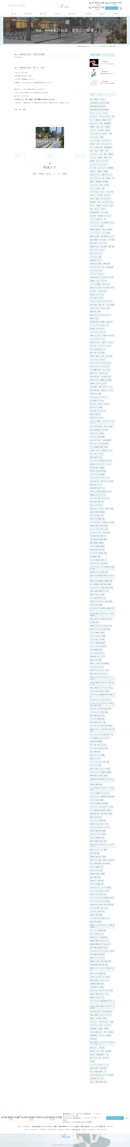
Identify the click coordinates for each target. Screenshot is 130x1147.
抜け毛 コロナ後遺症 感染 (97, 519)
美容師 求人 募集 (95, 311)
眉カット (97, 209)
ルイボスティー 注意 (107, 277)
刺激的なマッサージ (95, 342)
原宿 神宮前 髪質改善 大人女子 (99, 947)
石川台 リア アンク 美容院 (97, 834)
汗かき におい (106, 284)
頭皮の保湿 (93, 202)
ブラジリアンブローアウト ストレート (100, 827)
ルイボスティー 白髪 (95, 257)
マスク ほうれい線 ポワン (97, 653)
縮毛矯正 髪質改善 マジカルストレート (100, 944)
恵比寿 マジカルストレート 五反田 (99, 670)
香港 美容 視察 (94, 853)
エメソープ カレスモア (105, 346)
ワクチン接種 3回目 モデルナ (98, 598)
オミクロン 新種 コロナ (96, 515)
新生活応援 (110, 168)
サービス (92, 113)
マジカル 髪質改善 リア (96, 867)
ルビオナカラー (94, 123)
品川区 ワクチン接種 (106, 356)
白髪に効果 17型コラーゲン (97, 488)
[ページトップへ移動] (127, 1118)
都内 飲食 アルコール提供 (97, 353)
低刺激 (98, 205)
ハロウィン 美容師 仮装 (96, 884)
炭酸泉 (99, 171)
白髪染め (107, 127)
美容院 (97, 199)
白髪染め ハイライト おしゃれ (98, 383)
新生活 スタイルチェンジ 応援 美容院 (101, 601)
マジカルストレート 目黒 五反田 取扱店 (101, 726)
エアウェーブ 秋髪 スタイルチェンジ (100, 498)
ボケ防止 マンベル (95, 450)
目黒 (91, 99)
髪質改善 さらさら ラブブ (97, 997)
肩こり (102, 192)
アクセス (105, 113)
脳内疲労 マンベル (107, 450)
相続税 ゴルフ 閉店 (95, 660)
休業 (98, 127)
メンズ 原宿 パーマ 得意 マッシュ (100, 918)
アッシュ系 (93, 168)
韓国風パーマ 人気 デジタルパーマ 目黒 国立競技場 (102, 926)
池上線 (96, 151)
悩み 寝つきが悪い (104, 443)
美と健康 (107, 130)
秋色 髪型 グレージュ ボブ (97, 411)
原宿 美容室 (103, 1068)
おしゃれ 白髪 (102, 243)
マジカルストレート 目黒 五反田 (99, 563)
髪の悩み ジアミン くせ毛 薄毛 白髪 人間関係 (102, 730)
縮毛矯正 (92, 161)
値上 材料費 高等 (95, 752)
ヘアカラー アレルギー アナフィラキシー (101, 301)
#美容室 (41, 174)
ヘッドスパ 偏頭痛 (95, 284)
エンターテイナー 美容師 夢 (97, 820)
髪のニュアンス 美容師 (96, 407)
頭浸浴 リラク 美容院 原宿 (97, 973)
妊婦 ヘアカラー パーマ (105, 387)
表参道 (104, 1018)
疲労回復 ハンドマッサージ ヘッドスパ (100, 464)
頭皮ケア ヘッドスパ (107, 342)
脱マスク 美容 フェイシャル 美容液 (100, 769)
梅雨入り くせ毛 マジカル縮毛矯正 (99, 663)
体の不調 (92, 1054)
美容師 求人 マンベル (96, 484)
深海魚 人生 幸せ (95, 758)
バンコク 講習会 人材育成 (97, 632)
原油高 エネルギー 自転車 (97, 594)
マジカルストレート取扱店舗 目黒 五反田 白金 (102, 695)
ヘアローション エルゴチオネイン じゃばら (101, 807)
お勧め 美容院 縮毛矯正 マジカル (99, 591)
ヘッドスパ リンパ (95, 233)
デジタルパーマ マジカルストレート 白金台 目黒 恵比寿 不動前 (102, 704)
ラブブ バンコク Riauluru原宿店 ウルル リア (102, 1002)
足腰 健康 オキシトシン (96, 1078)
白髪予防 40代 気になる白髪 (98, 471)
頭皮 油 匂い (104, 373)
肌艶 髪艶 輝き (94, 814)
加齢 (91, 209)
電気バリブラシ (108, 157)
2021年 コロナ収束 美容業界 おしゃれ (100, 491)
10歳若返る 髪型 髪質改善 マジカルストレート (102, 780)
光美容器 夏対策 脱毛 (96, 784)
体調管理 (92, 281)
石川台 (92, 199)
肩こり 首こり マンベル (96, 454)
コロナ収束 (93, 216)
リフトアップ (107, 1025)
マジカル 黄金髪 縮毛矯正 (97, 546)
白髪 (112, 192)
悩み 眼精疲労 (107, 440)
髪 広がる (93, 291)
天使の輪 (92, 1061)
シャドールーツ (101, 168)
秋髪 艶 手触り (108, 426)
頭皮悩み (106, 1029)
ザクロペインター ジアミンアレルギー (100, 366)
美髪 (102, 1051)
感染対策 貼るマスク (108, 335)
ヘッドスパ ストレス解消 (96, 226)
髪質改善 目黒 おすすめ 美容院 (99, 526)
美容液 (108, 178)
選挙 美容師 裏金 (95, 877)
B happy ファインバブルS (97, 294)
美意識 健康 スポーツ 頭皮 (97, 722)
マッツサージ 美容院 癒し (97, 911)
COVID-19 (106, 185)
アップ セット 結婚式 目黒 (97, 930)
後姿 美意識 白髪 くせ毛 (97, 715)
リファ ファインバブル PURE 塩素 (99, 762)
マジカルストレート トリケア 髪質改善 (100, 887)
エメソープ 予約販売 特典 (97, 719)
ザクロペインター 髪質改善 (97, 474)
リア (107, 192)
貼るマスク (105, 134)
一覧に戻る (50, 155)
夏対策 (92, 181)
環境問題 (105, 181)
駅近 (91, 147)
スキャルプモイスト (106, 199)
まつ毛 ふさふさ (94, 308)
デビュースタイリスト (106, 144)
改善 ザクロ (104, 908)
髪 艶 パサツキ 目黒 (96, 870)
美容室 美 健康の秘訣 (96, 741)
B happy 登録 (110, 267)
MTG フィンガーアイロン (96, 505)
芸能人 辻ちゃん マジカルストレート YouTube (100, 678)
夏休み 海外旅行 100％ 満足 (98, 841)
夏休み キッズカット (95, 335)
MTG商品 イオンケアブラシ (97, 329)
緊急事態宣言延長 (94, 212)
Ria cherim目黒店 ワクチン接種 (98, 430)
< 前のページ (19, 155)
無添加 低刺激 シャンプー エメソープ (100, 1015)
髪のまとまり (93, 1048)
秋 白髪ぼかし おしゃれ (96, 401)
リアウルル (101, 1035)
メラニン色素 (111, 240)
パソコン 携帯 (106, 233)
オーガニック (105, 205)
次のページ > (80, 155)
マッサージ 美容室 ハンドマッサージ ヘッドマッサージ (102, 422)
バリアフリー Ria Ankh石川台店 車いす (101, 461)
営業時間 (92, 127)
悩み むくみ (93, 443)
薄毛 (105, 1032)
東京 (113, 116)
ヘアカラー (93, 130)
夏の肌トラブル (94, 380)
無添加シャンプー (94, 1051)
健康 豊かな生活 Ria (96, 817)
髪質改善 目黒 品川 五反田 (97, 857)
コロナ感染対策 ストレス (107, 223)
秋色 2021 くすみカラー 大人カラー (100, 404)
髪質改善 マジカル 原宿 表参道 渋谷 (100, 961)
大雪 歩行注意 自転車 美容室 (98, 539)
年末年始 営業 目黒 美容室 (97, 831)
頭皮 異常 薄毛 (94, 376)
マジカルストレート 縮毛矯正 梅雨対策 (100, 772)
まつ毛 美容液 (110, 305)
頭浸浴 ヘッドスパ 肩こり (97, 958)
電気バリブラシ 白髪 (95, 288)
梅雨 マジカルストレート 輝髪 (98, 850)
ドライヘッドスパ (94, 223)
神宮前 (92, 1018)
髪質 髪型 (111, 246)
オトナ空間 (98, 1018)
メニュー (99, 113)
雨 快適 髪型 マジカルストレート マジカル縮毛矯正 (102, 614)
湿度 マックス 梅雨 (95, 860)
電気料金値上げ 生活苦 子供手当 (99, 776)
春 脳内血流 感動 (95, 556)
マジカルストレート (104, 1022)
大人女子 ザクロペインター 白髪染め (100, 977)
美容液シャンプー (106, 120)
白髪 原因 (102, 240)
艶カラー (92, 205)
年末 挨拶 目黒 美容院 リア (98, 536)
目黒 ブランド (94, 373)
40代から (92, 195)
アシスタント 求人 (95, 267)
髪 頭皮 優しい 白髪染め (97, 467)
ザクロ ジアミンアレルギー (97, 250)
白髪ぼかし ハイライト (107, 390)
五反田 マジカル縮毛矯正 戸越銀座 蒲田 (101, 581)
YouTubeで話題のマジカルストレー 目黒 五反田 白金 (102, 683)
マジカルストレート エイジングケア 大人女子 (102, 951)
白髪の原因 (108, 1051)
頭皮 (101, 185)
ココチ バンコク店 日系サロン (98, 646)
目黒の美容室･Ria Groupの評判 (98, 106)
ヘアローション (94, 185)
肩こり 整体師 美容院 (96, 1072)
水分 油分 (101, 1048)
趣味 (105, 154)
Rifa (111, 134)
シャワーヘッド (94, 164)
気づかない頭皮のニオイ (96, 1032)
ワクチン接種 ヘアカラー (96, 298)
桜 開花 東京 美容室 (96, 605)
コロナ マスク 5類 (95, 765)
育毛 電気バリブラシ (108, 288)
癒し (107, 1054)
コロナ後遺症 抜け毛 (95, 370)
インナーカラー (104, 164)
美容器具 (100, 157)
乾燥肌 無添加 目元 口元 (97, 550)
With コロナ (109, 322)
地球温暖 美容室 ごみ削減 (97, 874)
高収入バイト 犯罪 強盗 (96, 881)
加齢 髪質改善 (94, 240)
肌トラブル (107, 195)
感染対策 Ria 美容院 (105, 380)
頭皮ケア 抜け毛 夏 (108, 860)
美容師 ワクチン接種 (95, 264)
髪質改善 (98, 120)
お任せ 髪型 (93, 305)
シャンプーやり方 (94, 192)
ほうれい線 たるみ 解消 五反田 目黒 (100, 709)
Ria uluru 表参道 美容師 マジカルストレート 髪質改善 (102, 1007)
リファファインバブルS (96, 270)
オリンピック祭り (105, 308)
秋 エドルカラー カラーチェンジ (99, 397)
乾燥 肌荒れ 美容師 (106, 814)
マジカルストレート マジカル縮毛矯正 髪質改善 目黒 (102, 568)
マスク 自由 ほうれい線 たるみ (99, 748)
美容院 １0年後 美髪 (96, 915)
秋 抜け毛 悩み (94, 481)
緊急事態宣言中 (108, 147)
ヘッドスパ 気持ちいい (96, 219)
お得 (98, 144)
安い (102, 127)
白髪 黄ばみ (93, 243)
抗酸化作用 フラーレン (96, 260)
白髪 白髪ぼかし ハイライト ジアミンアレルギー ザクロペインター (102, 1043)
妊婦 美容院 (93, 387)
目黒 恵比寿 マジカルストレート (99, 674)
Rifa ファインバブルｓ (102, 161)
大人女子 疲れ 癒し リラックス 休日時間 (101, 1075)
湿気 (112, 205)
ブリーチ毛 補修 (94, 908)
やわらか (103, 209)
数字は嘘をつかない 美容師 (97, 322)
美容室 (96, 99)
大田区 (101, 151)
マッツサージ (93, 1025)
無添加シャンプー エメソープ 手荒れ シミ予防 (102, 969)
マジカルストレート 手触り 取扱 (99, 712)
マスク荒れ (99, 195)
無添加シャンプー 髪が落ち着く (99, 937)
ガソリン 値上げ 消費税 (96, 800)
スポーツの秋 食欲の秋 (96, 426)
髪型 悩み (101, 305)
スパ (105, 1072)
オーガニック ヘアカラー (96, 274)
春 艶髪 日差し (94, 622)
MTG (103, 267)
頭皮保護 (105, 171)
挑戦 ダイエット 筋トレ (102, 994)
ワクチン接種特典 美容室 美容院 (99, 447)
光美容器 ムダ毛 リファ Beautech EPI (101, 626)
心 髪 (100, 1025)
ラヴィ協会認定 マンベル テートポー (100, 738)
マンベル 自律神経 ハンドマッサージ (100, 793)
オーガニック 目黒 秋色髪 (97, 437)
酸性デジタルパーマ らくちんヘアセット (100, 315)
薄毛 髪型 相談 (94, 390)
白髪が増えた (93, 1039)
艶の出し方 (106, 1058)
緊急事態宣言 (107, 123)
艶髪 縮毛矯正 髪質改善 (96, 543)
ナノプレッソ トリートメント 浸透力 (100, 901)
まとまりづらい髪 (102, 291)
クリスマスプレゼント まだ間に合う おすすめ (102, 522)
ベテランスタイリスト (107, 202)
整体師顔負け (93, 1029)
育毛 (103, 188)
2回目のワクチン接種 (95, 394)
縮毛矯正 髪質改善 (95, 229)
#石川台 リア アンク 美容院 (56, 174)
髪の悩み (111, 1032)
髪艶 (101, 123)
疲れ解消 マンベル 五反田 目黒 (99, 572)
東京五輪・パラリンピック (104, 216)
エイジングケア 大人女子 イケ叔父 (99, 891)
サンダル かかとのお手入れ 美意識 (99, 691)
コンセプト (102, 99)
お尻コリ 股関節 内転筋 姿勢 (98, 1082)
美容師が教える (100, 1054)
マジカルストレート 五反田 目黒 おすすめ (101, 588)
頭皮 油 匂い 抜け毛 (107, 481)
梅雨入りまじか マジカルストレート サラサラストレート (102, 845)
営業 (91, 151)
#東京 (35, 174)
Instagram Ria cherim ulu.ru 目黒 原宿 (101, 904)
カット (92, 120)
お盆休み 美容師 (94, 356)
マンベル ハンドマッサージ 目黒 (99, 529)
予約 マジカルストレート (96, 934)
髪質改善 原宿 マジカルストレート (99, 941)
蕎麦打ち (111, 154)
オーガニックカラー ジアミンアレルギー (100, 363)
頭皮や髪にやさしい (95, 277)
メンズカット (93, 154)
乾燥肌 (101, 137)
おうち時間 (100, 130)
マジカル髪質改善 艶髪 (96, 650)
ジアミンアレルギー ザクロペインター (100, 478)
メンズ (92, 134)
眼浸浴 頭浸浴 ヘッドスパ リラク (99, 980)
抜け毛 (98, 188)
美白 (103, 178)
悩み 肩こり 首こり (95, 440)
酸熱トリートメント (107, 175)
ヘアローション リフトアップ (97, 332)
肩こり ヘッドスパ (101, 281)
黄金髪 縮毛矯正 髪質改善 (97, 512)
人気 (106, 151)
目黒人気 (92, 144)
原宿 (112, 1022)
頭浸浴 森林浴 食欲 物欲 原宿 (99, 965)
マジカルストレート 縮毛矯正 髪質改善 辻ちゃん (102, 609)
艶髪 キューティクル (95, 1058)
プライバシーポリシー (104, 116)
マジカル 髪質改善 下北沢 (97, 838)
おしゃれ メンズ (104, 325)
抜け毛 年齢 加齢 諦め (96, 502)
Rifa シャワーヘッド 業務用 (97, 755)
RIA (105, 219)
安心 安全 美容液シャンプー (97, 349)
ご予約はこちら (112, 8)
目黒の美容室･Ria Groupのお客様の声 (99, 110)
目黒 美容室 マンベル (96, 457)
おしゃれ (98, 134)
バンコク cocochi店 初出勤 (97, 636)
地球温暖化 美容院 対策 (96, 984)
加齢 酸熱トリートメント (107, 236)
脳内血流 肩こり (94, 318)
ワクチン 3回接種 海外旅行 (97, 643)
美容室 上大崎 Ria (95, 414)
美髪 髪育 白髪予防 (95, 922)
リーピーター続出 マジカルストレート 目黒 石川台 (102, 789)
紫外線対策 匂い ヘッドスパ (97, 656)
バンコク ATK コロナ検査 (97, 639)
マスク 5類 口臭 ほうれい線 (98, 745)
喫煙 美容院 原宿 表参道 (97, 954)
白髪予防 (108, 1035)
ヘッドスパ (93, 157)
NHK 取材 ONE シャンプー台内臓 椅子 (101, 1011)
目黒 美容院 (106, 532)
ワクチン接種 (104, 212)
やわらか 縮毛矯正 (107, 229)
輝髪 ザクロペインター (96, 253)
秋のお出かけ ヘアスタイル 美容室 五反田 (101, 509)
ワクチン (92, 188)
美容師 (92, 994)
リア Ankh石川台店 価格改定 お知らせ (100, 810)
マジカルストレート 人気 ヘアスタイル (100, 700)
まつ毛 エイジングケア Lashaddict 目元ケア (102, 898)
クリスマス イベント (95, 532)
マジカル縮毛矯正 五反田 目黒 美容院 (100, 584)
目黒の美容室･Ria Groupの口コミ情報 (99, 103)
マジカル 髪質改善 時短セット (98, 560)
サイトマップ (102, 1130)
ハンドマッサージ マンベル (97, 339)
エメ (113, 178)
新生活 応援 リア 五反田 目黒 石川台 (101, 619)
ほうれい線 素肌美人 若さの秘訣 (99, 803)
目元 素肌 (103, 246)
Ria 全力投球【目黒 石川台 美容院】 (100, 863)
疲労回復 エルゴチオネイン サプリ (99, 824)
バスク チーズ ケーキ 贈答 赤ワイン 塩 (101, 734)
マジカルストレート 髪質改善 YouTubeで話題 (102, 796)
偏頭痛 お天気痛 (94, 236)
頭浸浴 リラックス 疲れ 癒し (98, 894)
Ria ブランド (106, 370)
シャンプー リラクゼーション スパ (99, 1065)
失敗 (99, 202)
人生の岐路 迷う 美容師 (96, 987)
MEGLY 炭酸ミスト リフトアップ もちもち (101, 688)
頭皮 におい (93, 346)
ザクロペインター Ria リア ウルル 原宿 (101, 990)
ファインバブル (94, 137)
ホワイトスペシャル (95, 178)
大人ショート (93, 1022)
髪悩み (100, 1029)
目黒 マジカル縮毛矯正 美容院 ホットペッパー (102, 576)
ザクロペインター (106, 140)
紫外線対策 (98, 181)
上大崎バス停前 (98, 147)
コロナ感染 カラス (106, 376)
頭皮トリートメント (95, 175)
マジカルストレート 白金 (96, 667)
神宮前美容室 (93, 1035)
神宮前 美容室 (94, 1068)
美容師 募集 (106, 264)
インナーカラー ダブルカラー (97, 359)
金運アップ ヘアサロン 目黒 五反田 (100, 629)
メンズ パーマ (94, 325)
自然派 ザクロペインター (96, 418)
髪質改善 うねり (94, 246)
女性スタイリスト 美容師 (96, 433)
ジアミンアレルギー (95, 140)
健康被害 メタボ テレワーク (97, 495)
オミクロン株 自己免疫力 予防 (98, 553)
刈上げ (100, 154)
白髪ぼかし (93, 171)
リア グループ (93, 116)
